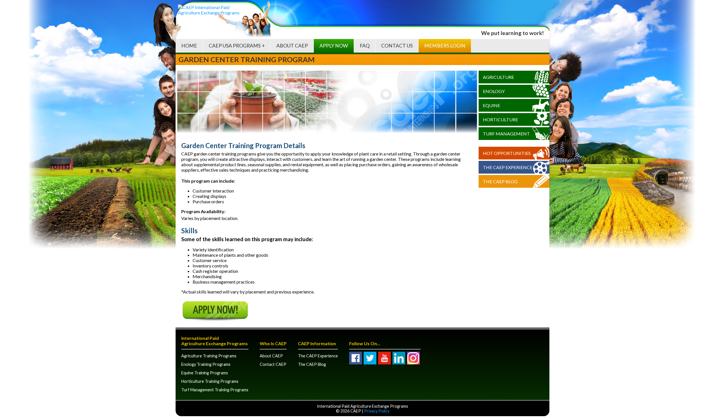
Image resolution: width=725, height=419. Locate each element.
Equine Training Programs (204, 372)
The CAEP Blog (500, 181)
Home (189, 46)
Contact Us (397, 46)
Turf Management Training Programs (214, 389)
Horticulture (500, 119)
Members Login (444, 46)
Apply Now (333, 46)
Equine (491, 105)
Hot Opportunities (507, 153)
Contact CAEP (273, 364)
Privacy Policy (376, 411)
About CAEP (292, 46)
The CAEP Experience (507, 167)
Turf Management (506, 133)
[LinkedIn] (399, 358)
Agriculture (498, 77)
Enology (494, 91)
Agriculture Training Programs (208, 355)
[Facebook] (355, 358)
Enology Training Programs (206, 364)
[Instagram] (413, 358)
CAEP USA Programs (235, 46)
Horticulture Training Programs (209, 381)
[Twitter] (370, 358)
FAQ (365, 46)
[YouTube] (384, 358)
